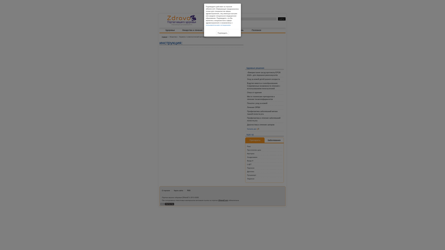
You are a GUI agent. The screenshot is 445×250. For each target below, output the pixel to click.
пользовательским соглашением (218, 25)
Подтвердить (222, 33)
